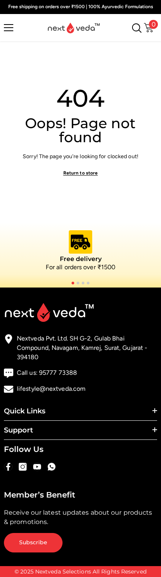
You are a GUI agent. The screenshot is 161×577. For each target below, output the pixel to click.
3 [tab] (83, 283)
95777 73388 (58, 372)
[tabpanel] (80, 251)
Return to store (80, 173)
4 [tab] (88, 283)
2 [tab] (78, 283)
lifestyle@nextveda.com (51, 388)
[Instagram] (22, 466)
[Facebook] (8, 466)
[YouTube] (37, 466)
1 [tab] (73, 283)
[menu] (8, 27)
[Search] (136, 28)
